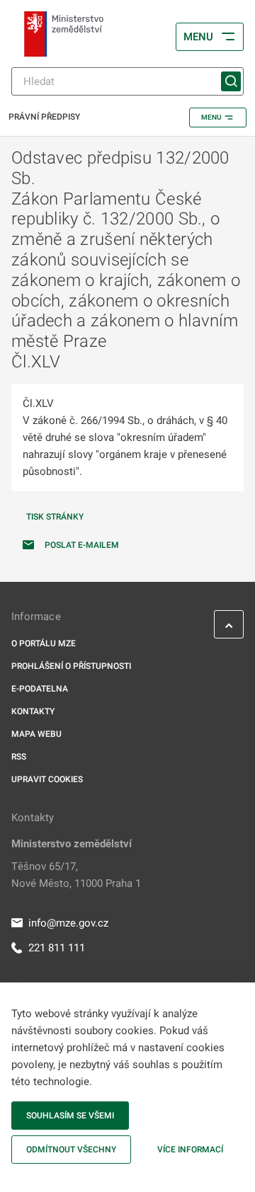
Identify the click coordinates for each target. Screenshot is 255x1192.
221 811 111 (56, 947)
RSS (18, 757)
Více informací (190, 1149)
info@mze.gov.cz (68, 923)
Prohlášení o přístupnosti (71, 666)
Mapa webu (36, 734)
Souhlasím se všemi (70, 1116)
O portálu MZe (43, 643)
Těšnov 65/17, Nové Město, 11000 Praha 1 (76, 875)
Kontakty (33, 711)
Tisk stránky (55, 517)
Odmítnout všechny (71, 1149)
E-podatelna (39, 689)
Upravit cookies (47, 779)
